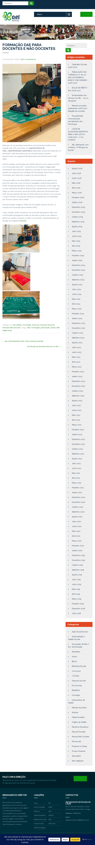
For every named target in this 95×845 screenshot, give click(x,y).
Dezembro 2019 (78, 555)
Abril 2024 (76, 304)
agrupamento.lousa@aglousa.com (77, 820)
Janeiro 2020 (77, 551)
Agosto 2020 (77, 517)
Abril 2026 (76, 188)
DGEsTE (51, 815)
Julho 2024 (76, 289)
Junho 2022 (76, 410)
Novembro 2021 (78, 444)
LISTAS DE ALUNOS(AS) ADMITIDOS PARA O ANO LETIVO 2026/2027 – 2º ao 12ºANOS (78, 134)
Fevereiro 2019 (78, 604)
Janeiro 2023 (77, 376)
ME (49, 803)
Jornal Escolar (39, 823)
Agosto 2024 (77, 285)
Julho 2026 (76, 173)
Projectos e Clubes (79, 746)
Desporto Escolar (79, 681)
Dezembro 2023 (78, 323)
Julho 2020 (76, 521)
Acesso (86, 14)
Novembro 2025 (78, 212)
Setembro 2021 (78, 454)
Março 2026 (77, 193)
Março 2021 (76, 483)
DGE (49, 811)
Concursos (76, 671)
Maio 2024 (76, 299)
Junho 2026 (77, 178)
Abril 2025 (76, 246)
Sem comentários (28, 59)
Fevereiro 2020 (78, 546)
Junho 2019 (76, 584)
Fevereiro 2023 (78, 372)
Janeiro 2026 (77, 202)
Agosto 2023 (77, 343)
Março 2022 (77, 425)
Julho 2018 (76, 613)
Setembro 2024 (78, 280)
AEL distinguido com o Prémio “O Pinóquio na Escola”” (78, 147)
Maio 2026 (76, 183)
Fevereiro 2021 (78, 488)
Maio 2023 (76, 357)
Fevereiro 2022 (78, 430)
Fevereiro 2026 (78, 198)
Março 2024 (77, 309)
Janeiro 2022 (77, 434)
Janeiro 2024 (77, 318)
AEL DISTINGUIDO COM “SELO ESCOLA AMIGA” (23, 341)
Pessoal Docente (47, 325)
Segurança (7, 330)
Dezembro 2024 (78, 265)
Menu (39, 14)
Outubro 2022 (77, 391)
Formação (27, 325)
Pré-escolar (76, 741)
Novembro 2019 (78, 560)
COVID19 (75, 676)
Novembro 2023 (78, 328)
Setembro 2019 (78, 570)
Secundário (76, 756)
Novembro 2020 (78, 502)
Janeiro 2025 (77, 260)
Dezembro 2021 (78, 439)
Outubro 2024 (77, 275)
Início (36, 803)
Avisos (74, 657)
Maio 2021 (76, 473)
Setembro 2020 (78, 512)
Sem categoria (77, 761)
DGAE (50, 807)
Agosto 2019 (77, 575)
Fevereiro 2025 (78, 256)
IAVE (49, 819)
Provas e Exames (78, 751)
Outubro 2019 (77, 565)
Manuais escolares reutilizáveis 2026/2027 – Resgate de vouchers (78, 108)
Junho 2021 (76, 468)
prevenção (45, 327)
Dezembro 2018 (78, 609)
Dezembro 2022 (78, 381)
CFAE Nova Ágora (39, 828)
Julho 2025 (76, 231)
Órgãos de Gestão (79, 722)
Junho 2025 (76, 236)
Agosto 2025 (77, 227)
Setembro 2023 (78, 338)
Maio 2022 (76, 415)
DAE (28, 327)
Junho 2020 (77, 526)
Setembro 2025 (78, 222)
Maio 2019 (76, 589)
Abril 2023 (76, 362)
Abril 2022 (76, 420)
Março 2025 (76, 251)
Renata (23, 221)
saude (53, 327)
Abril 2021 (76, 478)
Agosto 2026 (77, 168)
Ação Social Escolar (80, 632)
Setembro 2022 (78, 396)
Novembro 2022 (78, 386)
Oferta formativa (78, 717)
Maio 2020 (76, 531)
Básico (74, 661)
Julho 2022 (76, 405)
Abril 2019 (76, 594)
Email (80, 779)
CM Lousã (51, 823)
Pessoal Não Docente (11, 327)
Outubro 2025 (77, 217)
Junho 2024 (76, 294)
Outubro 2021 (77, 449)
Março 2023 (77, 367)
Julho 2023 (76, 347)
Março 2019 (76, 599)
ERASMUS (76, 690)
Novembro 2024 (78, 270)
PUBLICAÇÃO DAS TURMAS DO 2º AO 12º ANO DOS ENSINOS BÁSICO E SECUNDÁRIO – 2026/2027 (78, 77)
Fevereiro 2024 (78, 314)
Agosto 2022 (77, 401)
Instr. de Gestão (39, 807)
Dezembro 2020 (78, 497)
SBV (58, 327)
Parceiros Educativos (80, 727)
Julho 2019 (76, 580)
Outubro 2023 (77, 333)
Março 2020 (77, 541)
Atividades (17, 325)
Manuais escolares (79, 708)
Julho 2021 (76, 463)
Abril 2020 (76, 536)
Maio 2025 (76, 241)
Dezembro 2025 (78, 207)
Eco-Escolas (77, 686)
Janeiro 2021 (77, 492)
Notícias (35, 325)
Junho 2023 (76, 352)
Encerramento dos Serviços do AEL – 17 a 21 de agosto (78, 98)
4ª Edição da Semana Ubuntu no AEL (44, 346)
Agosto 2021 (77, 459)
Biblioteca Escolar (79, 666)
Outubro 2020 (77, 507)
